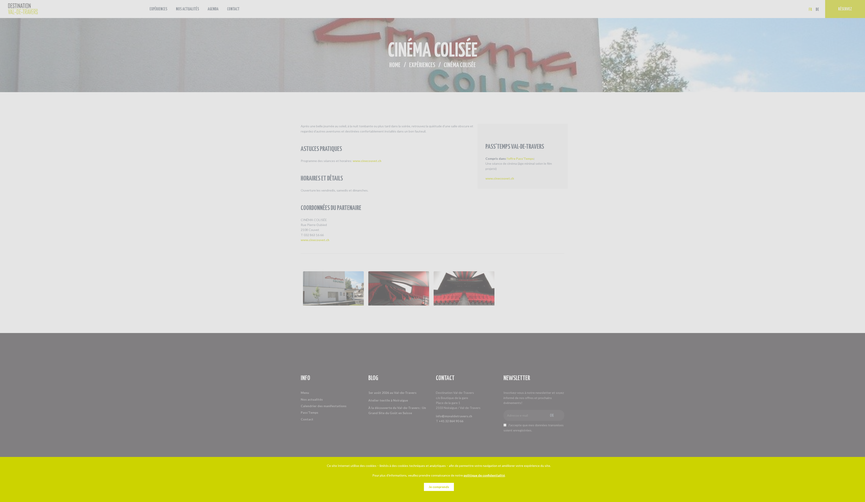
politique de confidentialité (484, 475)
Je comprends (439, 487)
